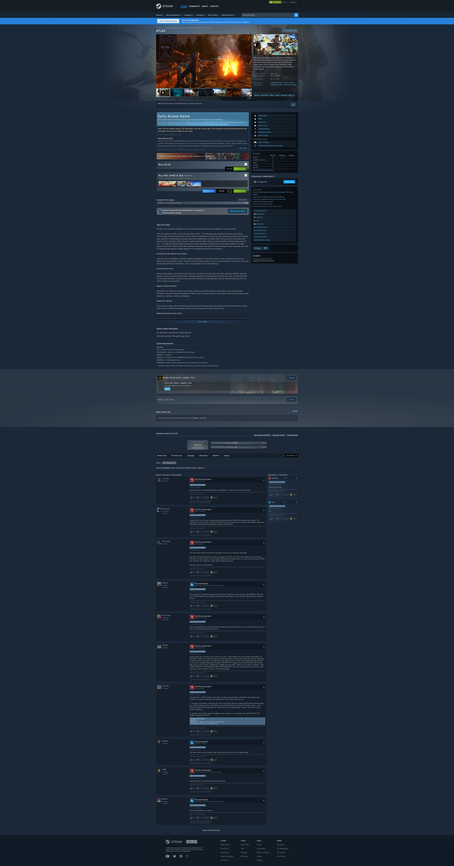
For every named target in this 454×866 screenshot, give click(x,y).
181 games (165, 772)
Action (260, 192)
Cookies (259, 856)
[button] (160, 15)
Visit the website (259, 211)
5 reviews (165, 743)
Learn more (223, 124)
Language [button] (190, 455)
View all (295, 411)
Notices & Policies (263, 852)
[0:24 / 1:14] (204, 61)
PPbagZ (165, 645)
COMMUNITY (194, 6)
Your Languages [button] (168, 463)
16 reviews (165, 620)
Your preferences (292, 435)
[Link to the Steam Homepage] (164, 8)
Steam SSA (225, 848)
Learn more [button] (289, 182)
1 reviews (165, 543)
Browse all (243, 200)
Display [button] (226, 455)
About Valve (245, 845)
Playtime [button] (216, 455)
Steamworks (225, 852)
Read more (243, 148)
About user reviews (279, 435)
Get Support (281, 852)
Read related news (260, 230)
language (292, 2)
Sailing (277, 95)
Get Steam (280, 845)
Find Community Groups (262, 240)
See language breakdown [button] (262, 435)
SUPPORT (214, 6)
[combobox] (268, 15)
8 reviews (165, 481)
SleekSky (165, 686)
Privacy (259, 845)
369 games (165, 511)
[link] (225, 191)
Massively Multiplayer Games (174, 28)
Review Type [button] (161, 455)
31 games (165, 801)
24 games (165, 585)
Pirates (272, 95)
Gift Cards (224, 860)
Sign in (160, 103)
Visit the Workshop (260, 237)
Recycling (244, 856)
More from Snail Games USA (178, 378)
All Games (159, 28)
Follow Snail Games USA (178, 383)
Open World (264, 95)
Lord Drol (165, 479)
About (205, 6)
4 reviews (165, 774)
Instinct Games (289, 83)
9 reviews (165, 513)
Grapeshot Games (276, 83)
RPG (290, 95)
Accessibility (261, 848)
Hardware (244, 852)
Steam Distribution (227, 856)
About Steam (225, 845)
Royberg (165, 741)
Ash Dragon (166, 615)
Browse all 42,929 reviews (211, 830)
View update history (260, 227)
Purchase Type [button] (176, 455)
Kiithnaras (166, 509)
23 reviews (165, 688)
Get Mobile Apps (282, 848)
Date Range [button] (203, 455)
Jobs (242, 848)
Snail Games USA (290, 85)
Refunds (259, 860)
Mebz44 (165, 583)
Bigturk (165, 799)
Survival (256, 95)
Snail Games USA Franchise (194, 28)
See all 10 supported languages (263, 170)
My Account (281, 856)
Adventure (284, 95)
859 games (165, 618)
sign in (285, 2)
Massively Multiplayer (278, 192)
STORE (184, 6)
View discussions (259, 233)
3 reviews (165, 587)
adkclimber (166, 541)
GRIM (164, 769)
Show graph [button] (290, 455)
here (195, 418)
